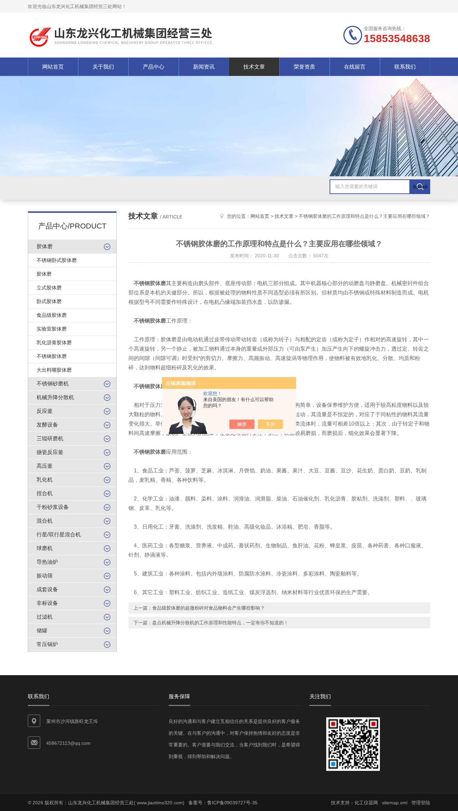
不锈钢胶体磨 (52, 356)
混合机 (45, 521)
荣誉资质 (304, 67)
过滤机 (45, 617)
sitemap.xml (394, 802)
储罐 (42, 630)
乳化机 (45, 479)
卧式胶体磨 (49, 301)
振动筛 (45, 575)
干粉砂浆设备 (53, 507)
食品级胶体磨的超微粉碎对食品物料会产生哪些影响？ (208, 608)
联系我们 (405, 67)
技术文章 (254, 67)
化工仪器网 (366, 802)
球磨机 (45, 548)
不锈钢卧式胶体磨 (57, 260)
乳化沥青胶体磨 (54, 342)
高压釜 (45, 466)
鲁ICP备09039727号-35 (232, 802)
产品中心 (153, 67)
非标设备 (47, 603)
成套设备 (47, 589)
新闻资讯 (204, 67)
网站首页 (53, 67)
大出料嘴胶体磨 (54, 370)
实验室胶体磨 (52, 329)
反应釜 (45, 411)
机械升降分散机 (55, 397)
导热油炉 (47, 562)
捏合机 (45, 493)
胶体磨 (45, 246)
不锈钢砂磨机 (53, 383)
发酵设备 (47, 425)
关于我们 (103, 67)
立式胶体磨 (49, 287)
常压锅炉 (47, 644)
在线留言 (354, 67)
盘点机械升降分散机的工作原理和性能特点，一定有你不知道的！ (220, 622)
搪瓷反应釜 (50, 452)
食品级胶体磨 (52, 315)
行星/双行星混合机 (59, 534)
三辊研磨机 (50, 438)
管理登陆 (420, 802)
